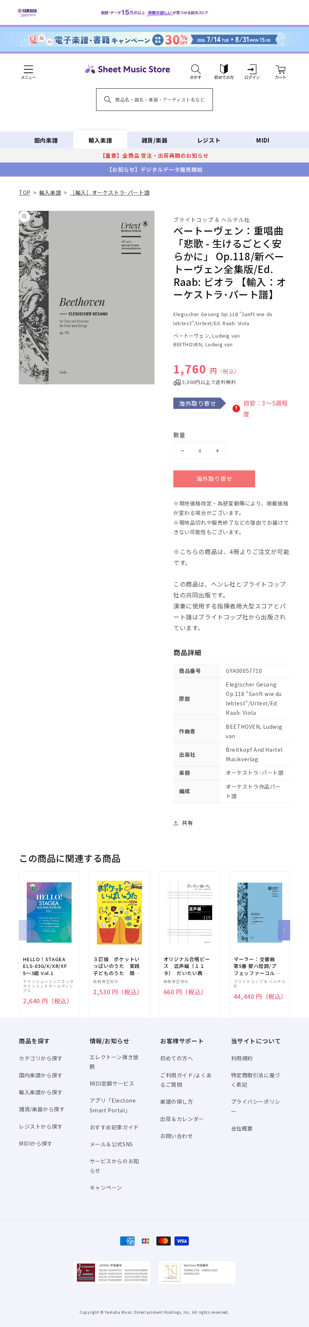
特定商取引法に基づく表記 (255, 1079)
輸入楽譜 (100, 140)
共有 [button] (187, 822)
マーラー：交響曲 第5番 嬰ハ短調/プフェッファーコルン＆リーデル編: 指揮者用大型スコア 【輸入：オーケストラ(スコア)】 (257, 966)
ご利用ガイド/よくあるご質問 (186, 1079)
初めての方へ (176, 1058)
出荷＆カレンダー (182, 1119)
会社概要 (242, 1128)
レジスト (208, 140)
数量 (179, 435)
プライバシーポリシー (255, 1106)
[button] (196, 69)
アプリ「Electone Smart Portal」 (113, 1105)
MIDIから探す (36, 1143)
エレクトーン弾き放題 (114, 1061)
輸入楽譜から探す (41, 1092)
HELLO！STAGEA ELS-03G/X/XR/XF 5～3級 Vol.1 (45, 966)
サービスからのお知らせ (114, 1165)
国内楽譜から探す (41, 1075)
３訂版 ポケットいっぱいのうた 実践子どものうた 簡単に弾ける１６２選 (116, 966)
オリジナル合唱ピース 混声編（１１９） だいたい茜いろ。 (187, 966)
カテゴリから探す (41, 1058)
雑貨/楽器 (155, 140)
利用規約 (242, 1058)
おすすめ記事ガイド (114, 1127)
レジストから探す (41, 1126)
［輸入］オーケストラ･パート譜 (110, 192)
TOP (25, 192)
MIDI (262, 140)
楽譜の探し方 (176, 1101)
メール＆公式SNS (111, 1144)
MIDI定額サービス (112, 1083)
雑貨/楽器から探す (42, 1109)
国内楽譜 (46, 140)
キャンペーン (106, 1187)
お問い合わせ (176, 1136)
